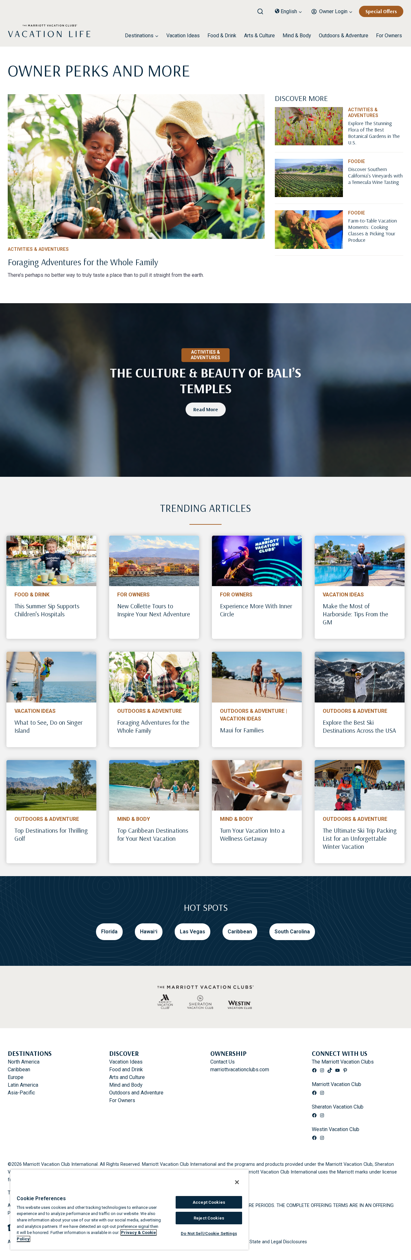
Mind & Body (297, 35)
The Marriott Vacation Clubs (343, 1062)
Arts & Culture (259, 35)
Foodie (356, 161)
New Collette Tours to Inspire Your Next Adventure (153, 610)
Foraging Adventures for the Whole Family (153, 726)
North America (23, 1062)
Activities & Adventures (38, 249)
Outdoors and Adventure (136, 1093)
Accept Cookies (209, 1202)
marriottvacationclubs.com (239, 1069)
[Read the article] (136, 261)
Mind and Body (126, 1085)
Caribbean (19, 1069)
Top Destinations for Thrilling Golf (51, 834)
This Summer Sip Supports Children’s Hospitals (46, 610)
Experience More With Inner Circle (256, 610)
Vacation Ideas (183, 35)
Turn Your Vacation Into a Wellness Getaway (252, 834)
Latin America (23, 1085)
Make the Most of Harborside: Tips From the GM (355, 614)
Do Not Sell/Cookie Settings (209, 1233)
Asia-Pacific (21, 1093)
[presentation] (51, 561)
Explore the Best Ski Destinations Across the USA (359, 726)
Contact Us (222, 1062)
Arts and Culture (127, 1077)
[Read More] (375, 139)
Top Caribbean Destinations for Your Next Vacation (152, 834)
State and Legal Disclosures (278, 1242)
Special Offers (381, 11)
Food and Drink (126, 1069)
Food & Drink (221, 35)
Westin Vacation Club (335, 1129)
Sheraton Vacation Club (337, 1107)
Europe (15, 1077)
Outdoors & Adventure (343, 35)
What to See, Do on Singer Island (48, 726)
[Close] (237, 1182)
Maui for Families (242, 730)
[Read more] (136, 166)
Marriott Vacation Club (336, 1084)
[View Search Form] (262, 10)
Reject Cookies (209, 1218)
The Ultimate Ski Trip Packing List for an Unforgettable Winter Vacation (360, 838)
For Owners (389, 35)
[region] (129, 1209)
